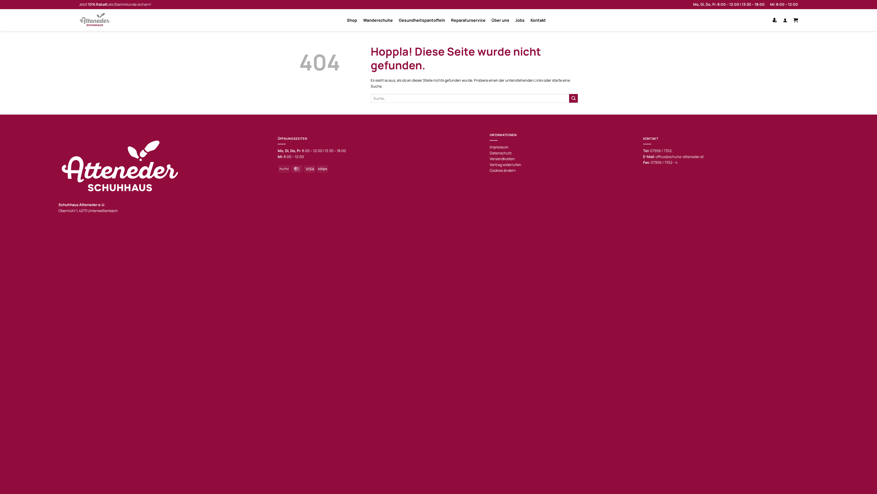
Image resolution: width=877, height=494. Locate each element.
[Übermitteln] (573, 98)
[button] (785, 20)
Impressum (499, 147)
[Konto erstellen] (774, 20)
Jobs (520, 20)
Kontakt (538, 20)
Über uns (500, 20)
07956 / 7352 (661, 150)
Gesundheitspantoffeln (422, 20)
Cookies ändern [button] (503, 170)
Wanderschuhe (378, 20)
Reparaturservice (468, 20)
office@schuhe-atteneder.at (680, 156)
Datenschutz (501, 153)
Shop (352, 20)
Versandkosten (502, 158)
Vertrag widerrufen (505, 164)
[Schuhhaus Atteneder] (96, 20)
